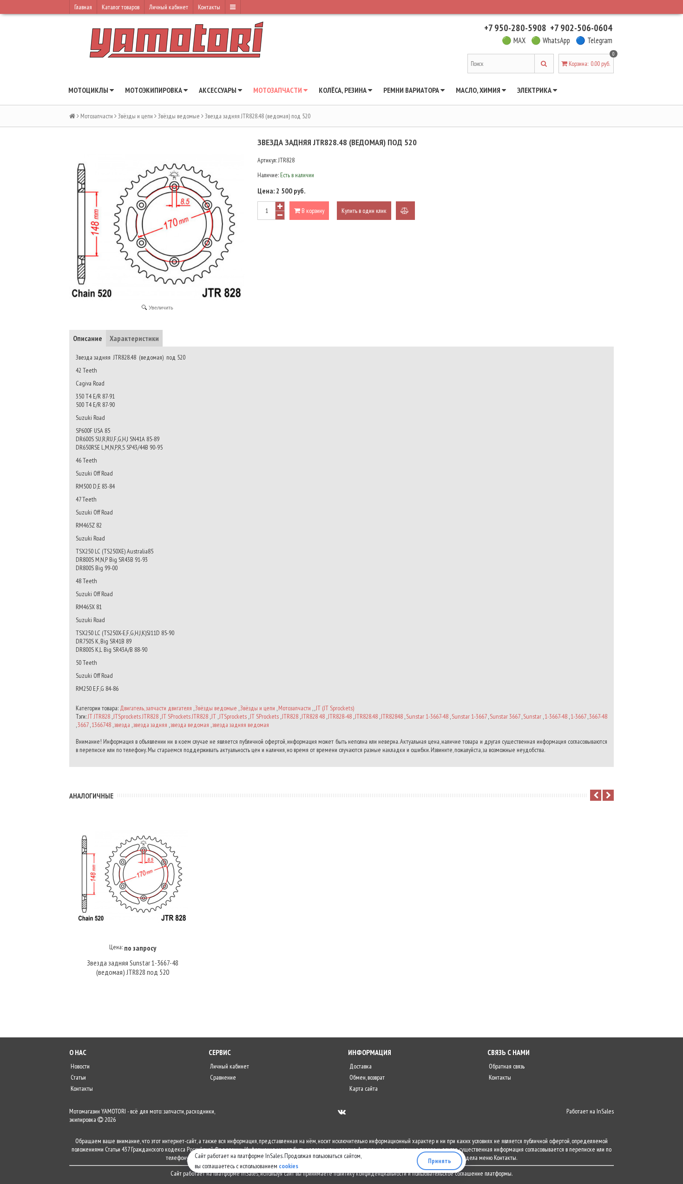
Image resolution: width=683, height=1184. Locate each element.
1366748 (101, 725)
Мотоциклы (89, 90)
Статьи (77, 1077)
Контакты (209, 7)
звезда (122, 725)
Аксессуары (218, 90)
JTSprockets (233, 716)
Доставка (360, 1066)
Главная (83, 7)
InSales (605, 1111)
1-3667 (578, 716)
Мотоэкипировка (154, 90)
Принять (439, 1161)
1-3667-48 (556, 716)
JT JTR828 (99, 716)
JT (213, 716)
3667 (83, 725)
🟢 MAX (513, 40)
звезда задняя (150, 725)
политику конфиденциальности (370, 1173)
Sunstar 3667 (505, 716)
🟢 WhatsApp (550, 40)
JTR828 (290, 716)
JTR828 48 (313, 716)
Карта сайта (363, 1088)
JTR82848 (392, 716)
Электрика (535, 90)
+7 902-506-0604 (581, 28)
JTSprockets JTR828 (135, 716)
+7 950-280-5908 (515, 28)
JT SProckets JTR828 (185, 716)
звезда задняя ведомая (240, 725)
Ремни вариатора (411, 90)
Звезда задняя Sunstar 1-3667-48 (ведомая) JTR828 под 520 (132, 967)
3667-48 (598, 716)
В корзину (312, 210)
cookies (288, 1166)
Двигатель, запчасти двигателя (156, 708)
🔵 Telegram (594, 40)
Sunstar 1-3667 (469, 716)
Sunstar (532, 716)
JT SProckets (264, 716)
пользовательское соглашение (447, 1173)
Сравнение (222, 1077)
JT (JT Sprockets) (335, 708)
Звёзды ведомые (179, 116)
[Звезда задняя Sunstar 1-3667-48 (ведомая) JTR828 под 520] (132, 876)
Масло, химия (479, 90)
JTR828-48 (340, 716)
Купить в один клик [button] (364, 210)
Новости (79, 1066)
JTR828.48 (366, 716)
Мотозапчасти (278, 90)
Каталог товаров (120, 7)
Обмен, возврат (366, 1077)
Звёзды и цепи (135, 116)
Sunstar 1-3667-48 (427, 716)
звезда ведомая (190, 725)
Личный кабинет (168, 7)
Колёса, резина (343, 90)
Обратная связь (506, 1066)
